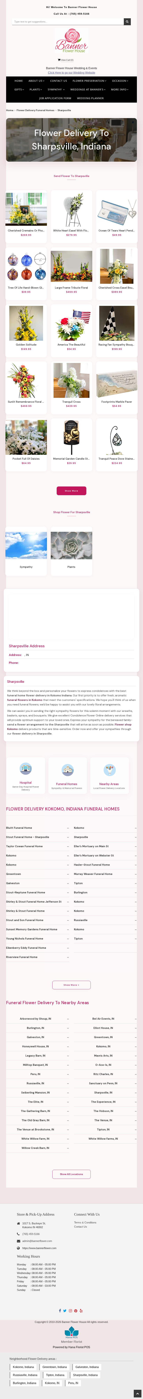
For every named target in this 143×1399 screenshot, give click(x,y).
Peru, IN (35, 1074)
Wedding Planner (90, 98)
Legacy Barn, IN (35, 1055)
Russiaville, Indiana (25, 1375)
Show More (71, 490)
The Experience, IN (103, 1102)
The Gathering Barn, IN (35, 1111)
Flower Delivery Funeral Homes (35, 110)
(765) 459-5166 (79, 13)
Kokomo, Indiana (23, 1367)
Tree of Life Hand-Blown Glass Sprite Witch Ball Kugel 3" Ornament (26, 287)
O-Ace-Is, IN (103, 1065)
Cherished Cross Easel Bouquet (117, 287)
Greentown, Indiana (55, 1367)
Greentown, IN (103, 1037)
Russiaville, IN (35, 1083)
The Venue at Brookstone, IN (35, 1129)
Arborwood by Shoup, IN (35, 1019)
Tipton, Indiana (55, 1375)
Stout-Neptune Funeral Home (25, 892)
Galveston (13, 883)
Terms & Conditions (85, 1222)
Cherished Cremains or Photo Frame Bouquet (26, 230)
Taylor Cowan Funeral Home (24, 846)
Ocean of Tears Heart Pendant (117, 230)
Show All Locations (71, 1174)
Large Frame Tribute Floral (71, 287)
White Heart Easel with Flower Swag (71, 230)
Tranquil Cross (71, 402)
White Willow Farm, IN (35, 1139)
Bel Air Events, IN (103, 1019)
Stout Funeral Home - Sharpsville (27, 837)
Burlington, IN (35, 1028)
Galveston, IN (35, 1037)
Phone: (13, 663)
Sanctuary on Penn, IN (103, 1083)
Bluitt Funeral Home (19, 828)
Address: (15, 655)
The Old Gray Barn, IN (35, 1120)
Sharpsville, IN (103, 1092)
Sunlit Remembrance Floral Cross (26, 402)
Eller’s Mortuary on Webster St (94, 855)
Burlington (80, 892)
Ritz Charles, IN (103, 1074)
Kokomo (79, 828)
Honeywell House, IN (35, 1046)
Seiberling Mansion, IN (35, 1092)
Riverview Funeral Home (21, 957)
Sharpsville (81, 837)
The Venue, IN (103, 1120)
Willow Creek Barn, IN (35, 1148)
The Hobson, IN (103, 1111)
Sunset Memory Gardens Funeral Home (31, 929)
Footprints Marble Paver (116, 402)
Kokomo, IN (103, 1046)
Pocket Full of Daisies (26, 459)
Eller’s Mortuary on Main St (91, 846)
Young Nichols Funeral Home (24, 938)
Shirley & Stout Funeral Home (25, 911)
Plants (71, 567)
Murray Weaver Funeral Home (93, 874)
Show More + (71, 985)
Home (19, 80)
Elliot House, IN (103, 1028)
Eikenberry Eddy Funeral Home (26, 948)
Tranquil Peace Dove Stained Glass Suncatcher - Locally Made (117, 459)
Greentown (13, 874)
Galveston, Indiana (87, 1367)
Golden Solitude (26, 344)
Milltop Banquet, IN (35, 1065)
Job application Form (55, 98)
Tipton (78, 883)
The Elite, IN (35, 1102)
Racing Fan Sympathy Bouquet (117, 344)
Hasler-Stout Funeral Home (92, 865)
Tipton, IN (103, 1129)
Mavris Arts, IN (103, 1055)
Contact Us (58, 80)
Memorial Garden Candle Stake (71, 459)
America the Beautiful (71, 344)
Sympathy (26, 567)
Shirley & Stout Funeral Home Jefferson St (34, 901)
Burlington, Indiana (24, 1383)
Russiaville (81, 920)
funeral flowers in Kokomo (24, 700)
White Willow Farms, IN (103, 1139)
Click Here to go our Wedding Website (71, 72)
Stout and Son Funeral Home (24, 920)
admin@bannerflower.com (37, 1240)
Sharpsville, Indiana (85, 1375)
